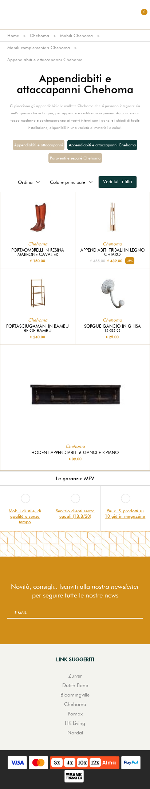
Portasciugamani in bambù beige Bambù (37, 328)
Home (13, 35)
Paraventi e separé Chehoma (75, 158)
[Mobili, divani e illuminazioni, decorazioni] (75, 14)
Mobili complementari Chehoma (38, 47)
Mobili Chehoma (76, 35)
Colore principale (67, 182)
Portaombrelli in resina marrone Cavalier (37, 252)
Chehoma (39, 35)
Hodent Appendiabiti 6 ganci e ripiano (75, 452)
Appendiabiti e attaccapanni (38, 144)
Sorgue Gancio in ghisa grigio (112, 328)
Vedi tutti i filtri (117, 181)
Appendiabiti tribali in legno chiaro (112, 252)
